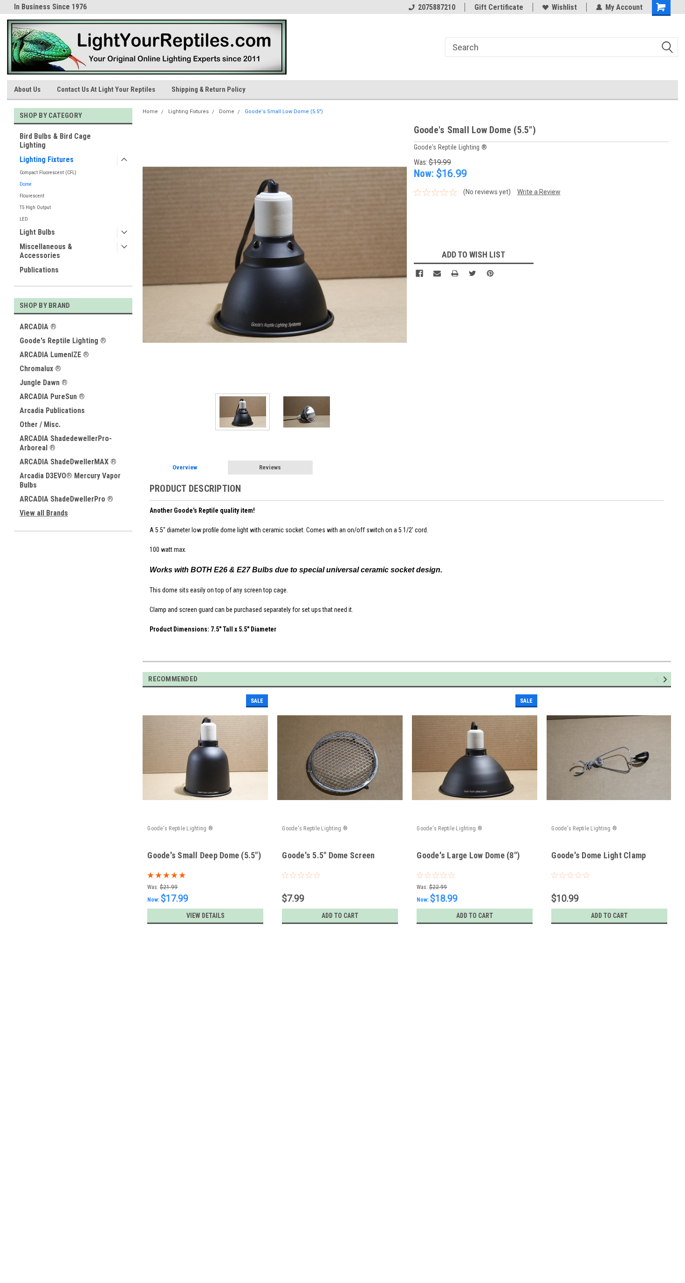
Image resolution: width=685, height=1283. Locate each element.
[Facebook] (419, 273)
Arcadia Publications (52, 410)
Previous (152, 254)
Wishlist (564, 7)
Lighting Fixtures (47, 159)
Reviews (270, 467)
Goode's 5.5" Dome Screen (328, 855)
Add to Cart (340, 915)
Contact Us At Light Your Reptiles (106, 89)
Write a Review (539, 192)
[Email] (437, 273)
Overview (184, 467)
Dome (26, 184)
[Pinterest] (490, 273)
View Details (205, 915)
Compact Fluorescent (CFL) (48, 173)
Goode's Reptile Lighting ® (63, 340)
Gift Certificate (498, 7)
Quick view (205, 814)
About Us (27, 89)
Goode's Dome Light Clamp (598, 855)
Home (150, 112)
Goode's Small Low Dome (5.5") (284, 112)
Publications (39, 269)
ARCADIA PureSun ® (52, 396)
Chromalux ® (40, 368)
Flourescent (32, 196)
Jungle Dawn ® (44, 382)
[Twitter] (472, 273)
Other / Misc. (40, 424)
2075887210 (436, 7)
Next (397, 254)
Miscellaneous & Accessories (46, 251)
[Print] (455, 273)
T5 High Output (35, 207)
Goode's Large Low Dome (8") (468, 855)
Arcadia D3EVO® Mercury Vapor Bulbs (70, 480)
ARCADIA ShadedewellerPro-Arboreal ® (66, 443)
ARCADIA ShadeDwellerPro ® (66, 499)
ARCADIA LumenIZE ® (54, 354)
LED (24, 219)
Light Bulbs (37, 232)
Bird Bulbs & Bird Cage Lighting (55, 140)
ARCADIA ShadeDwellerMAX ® (68, 461)
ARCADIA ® (38, 326)
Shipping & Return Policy (208, 89)
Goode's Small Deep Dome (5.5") (204, 855)
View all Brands (44, 513)
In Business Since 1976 (50, 6)
